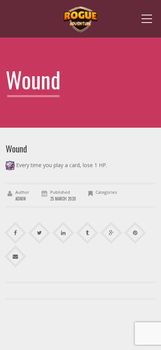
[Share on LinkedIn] (63, 233)
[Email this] (15, 256)
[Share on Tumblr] (87, 233)
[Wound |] (80, 19)
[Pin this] (135, 233)
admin (20, 199)
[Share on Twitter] (39, 233)
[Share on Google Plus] (111, 233)
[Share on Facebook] (15, 233)
